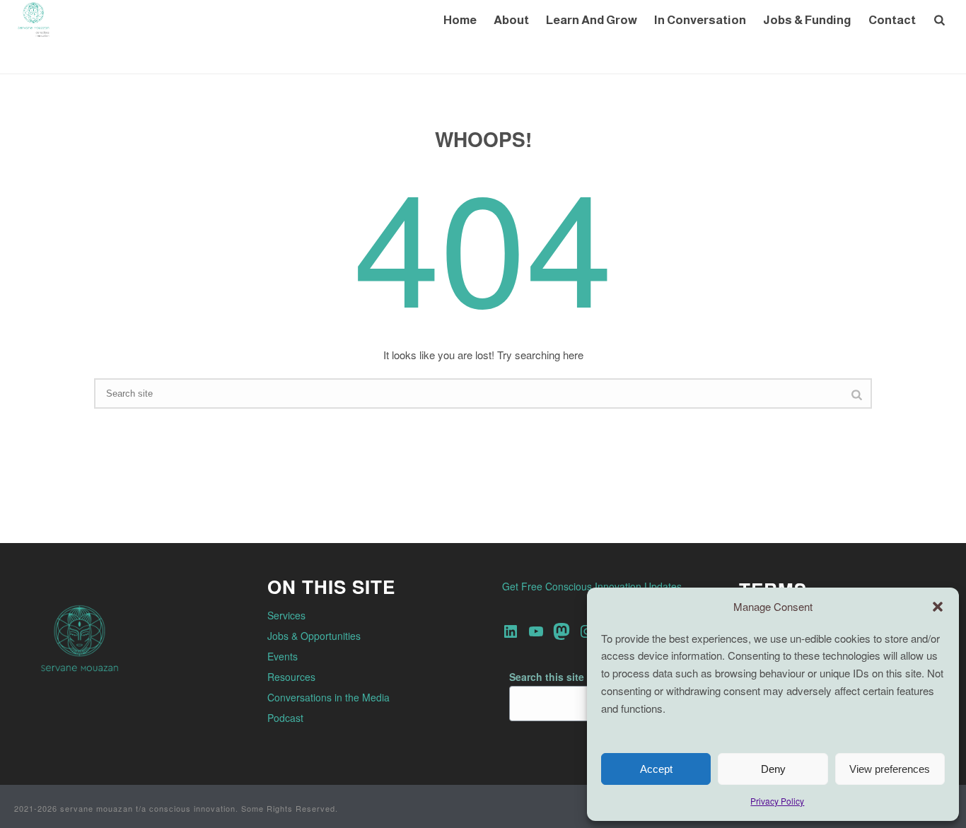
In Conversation (700, 20)
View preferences (889, 769)
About (511, 20)
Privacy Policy (777, 801)
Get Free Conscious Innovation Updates (592, 586)
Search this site (546, 677)
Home (460, 20)
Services (286, 615)
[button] (938, 607)
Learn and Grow (591, 20)
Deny (773, 769)
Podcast (285, 717)
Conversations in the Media (328, 697)
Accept (656, 769)
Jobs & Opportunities (314, 635)
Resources (291, 676)
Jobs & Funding (807, 20)
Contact (892, 20)
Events (282, 656)
